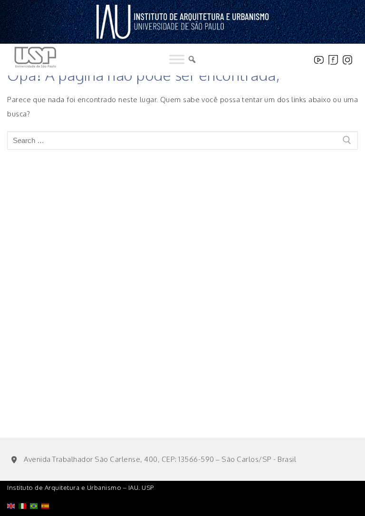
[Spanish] (47, 481)
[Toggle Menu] (176, 59)
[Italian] (24, 481)
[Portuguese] (35, 481)
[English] (13, 481)
